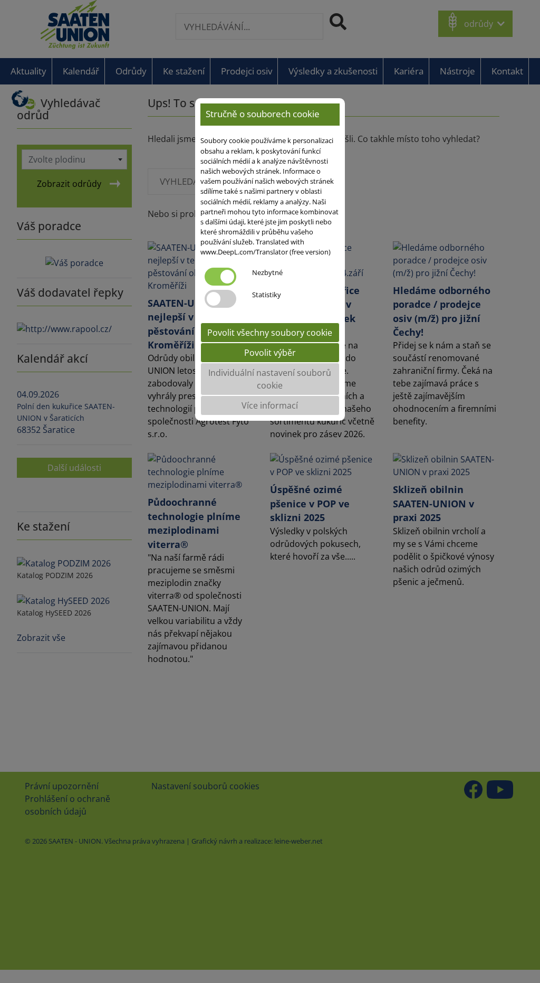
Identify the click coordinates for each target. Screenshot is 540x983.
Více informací (270, 405)
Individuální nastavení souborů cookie (269, 379)
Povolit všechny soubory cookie (269, 332)
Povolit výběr (270, 352)
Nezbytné (267, 272)
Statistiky (266, 294)
